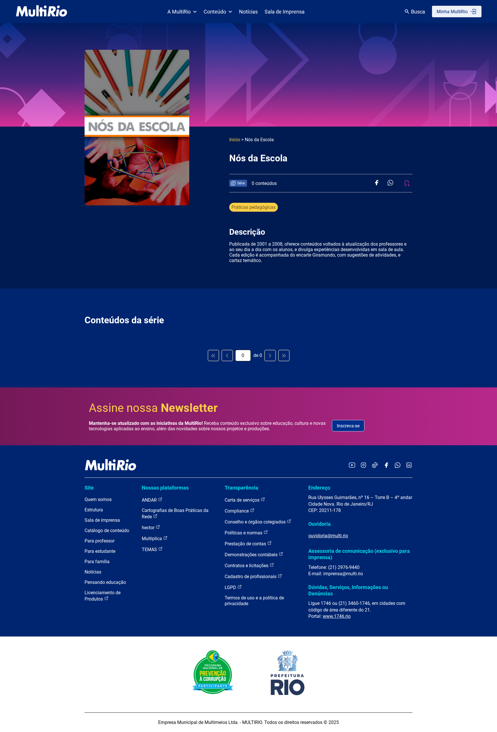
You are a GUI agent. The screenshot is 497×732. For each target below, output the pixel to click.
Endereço (319, 488)
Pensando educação (105, 582)
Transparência (241, 488)
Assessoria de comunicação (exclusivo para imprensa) (359, 554)
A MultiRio (179, 12)
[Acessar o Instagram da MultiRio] (363, 465)
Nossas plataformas (165, 488)
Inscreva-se (348, 426)
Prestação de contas (246, 543)
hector (149, 527)
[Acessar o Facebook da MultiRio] (386, 465)
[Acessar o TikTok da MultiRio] (375, 465)
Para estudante (100, 551)
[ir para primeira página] (213, 355)
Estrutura (94, 510)
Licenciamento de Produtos (103, 596)
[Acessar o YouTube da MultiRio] (352, 465)
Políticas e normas (244, 533)
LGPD (231, 587)
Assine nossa (153, 408)
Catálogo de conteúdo (107, 530)
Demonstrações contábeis (252, 554)
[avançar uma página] (270, 355)
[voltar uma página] (227, 355)
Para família (97, 561)
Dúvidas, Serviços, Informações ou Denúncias (348, 590)
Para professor (99, 541)
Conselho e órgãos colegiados (256, 522)
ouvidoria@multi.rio (328, 535)
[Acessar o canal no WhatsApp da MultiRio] (397, 465)
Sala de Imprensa (285, 12)
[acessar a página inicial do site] (42, 11)
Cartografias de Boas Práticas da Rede (175, 513)
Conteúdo (215, 12)
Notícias (248, 12)
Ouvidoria (319, 524)
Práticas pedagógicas (254, 207)
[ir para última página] (284, 355)
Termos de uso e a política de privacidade (254, 600)
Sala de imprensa (102, 520)
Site (89, 488)
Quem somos (98, 499)
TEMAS (150, 549)
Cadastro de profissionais (251, 576)
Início (234, 139)
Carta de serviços (243, 500)
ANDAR (150, 500)
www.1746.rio (337, 616)
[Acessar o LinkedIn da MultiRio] (409, 465)
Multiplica (152, 538)
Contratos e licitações (247, 565)
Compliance (237, 511)
